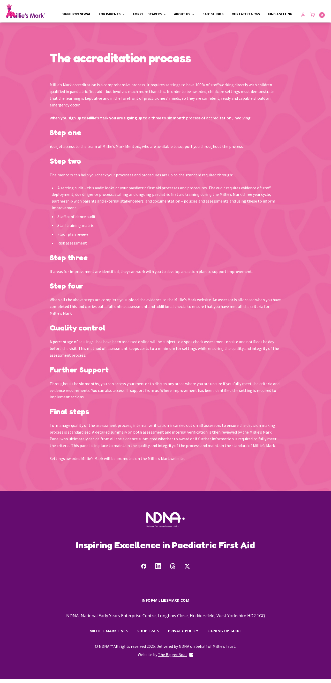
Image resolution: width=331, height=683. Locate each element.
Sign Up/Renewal (76, 14)
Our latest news (246, 14)
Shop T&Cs (148, 631)
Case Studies (212, 14)
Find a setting (280, 14)
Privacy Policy (183, 631)
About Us (182, 14)
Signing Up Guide (224, 631)
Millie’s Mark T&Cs (108, 631)
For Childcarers (147, 14)
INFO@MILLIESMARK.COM (165, 600)
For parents (110, 14)
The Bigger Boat (172, 654)
